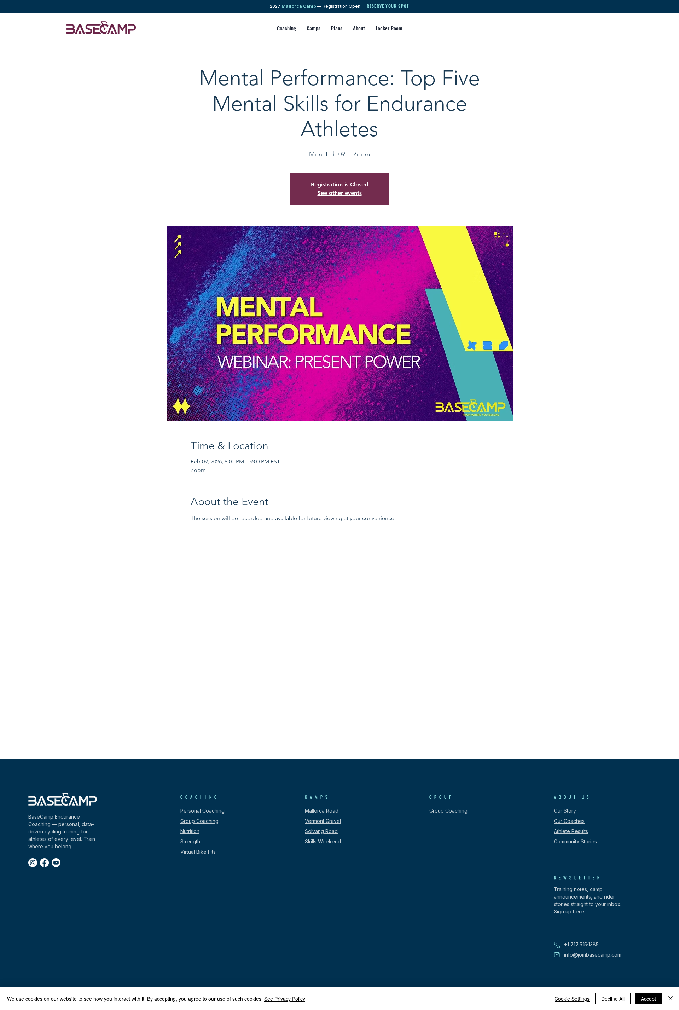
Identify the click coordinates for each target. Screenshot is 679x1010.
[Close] (670, 998)
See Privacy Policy (284, 998)
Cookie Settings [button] (572, 998)
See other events (340, 193)
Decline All (613, 998)
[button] (286, 28)
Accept (648, 998)
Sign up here (569, 911)
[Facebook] (44, 862)
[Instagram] (32, 862)
